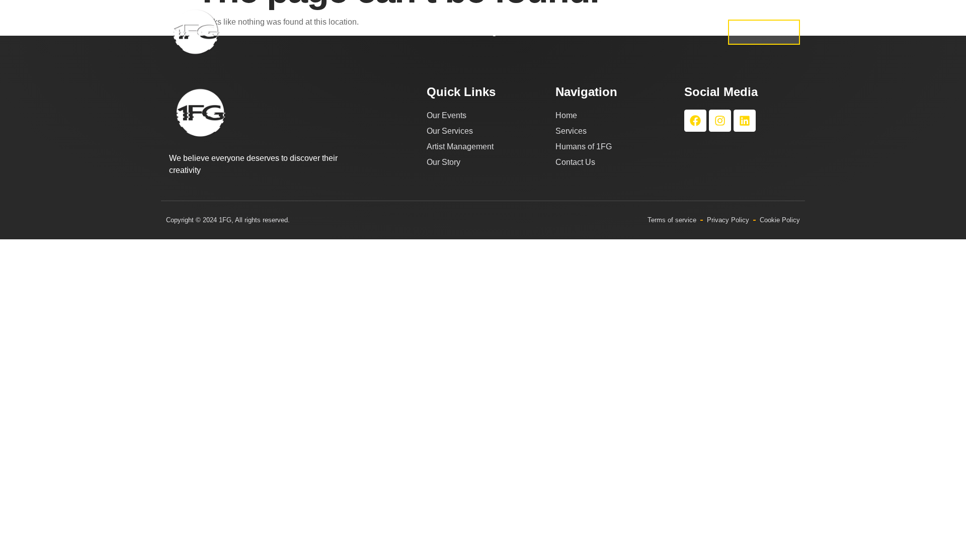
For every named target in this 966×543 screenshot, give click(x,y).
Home (344, 32)
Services (391, 32)
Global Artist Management (473, 32)
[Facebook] (695, 121)
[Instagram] (720, 121)
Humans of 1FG (665, 32)
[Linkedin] (745, 121)
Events (551, 32)
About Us (600, 32)
